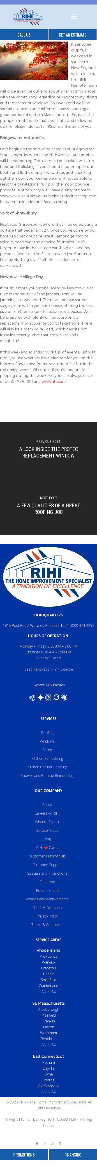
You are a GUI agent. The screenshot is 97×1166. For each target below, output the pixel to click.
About (47, 804)
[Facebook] (45, 1143)
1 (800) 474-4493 (80, 625)
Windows (47, 741)
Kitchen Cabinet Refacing (47, 766)
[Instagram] (52, 1143)
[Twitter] (37, 1143)
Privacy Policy (47, 916)
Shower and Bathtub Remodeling (47, 775)
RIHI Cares (47, 847)
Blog (47, 838)
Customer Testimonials (47, 856)
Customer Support (47, 864)
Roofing (47, 732)
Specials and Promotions (47, 873)
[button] (73, 16)
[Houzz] (60, 1143)
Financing (47, 881)
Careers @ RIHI (47, 813)
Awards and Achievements (47, 899)
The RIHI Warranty (47, 907)
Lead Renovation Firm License (48, 669)
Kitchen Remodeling (47, 758)
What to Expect (47, 821)
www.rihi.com (54, 381)
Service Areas (47, 830)
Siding (47, 749)
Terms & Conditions (47, 924)
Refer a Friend (47, 890)
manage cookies (48, 1163)
